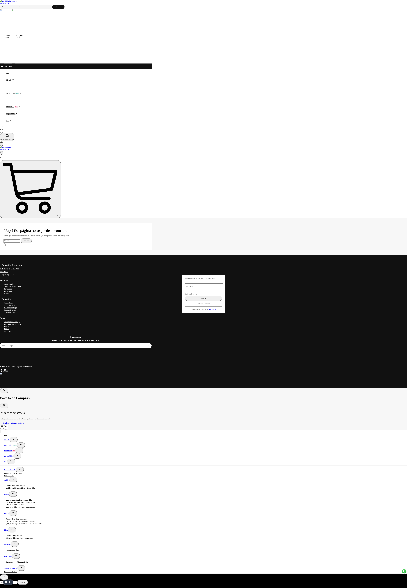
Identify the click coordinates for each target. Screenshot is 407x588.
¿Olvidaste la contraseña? (203, 303)
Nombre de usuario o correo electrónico (203, 279)
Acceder (203, 298)
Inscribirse (212, 309)
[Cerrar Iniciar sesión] (4, 390)
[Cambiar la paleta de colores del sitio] (8, 582)
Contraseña (194, 286)
